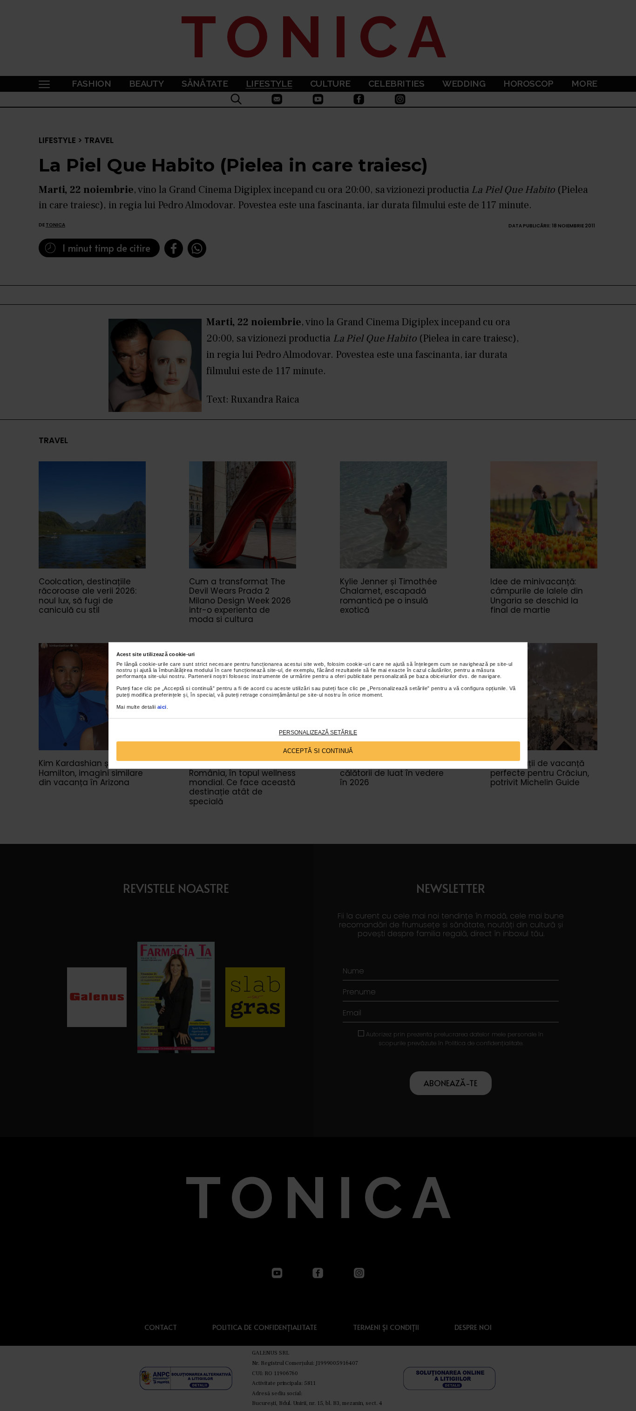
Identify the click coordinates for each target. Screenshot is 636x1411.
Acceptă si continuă (318, 750)
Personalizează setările (318, 732)
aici (162, 707)
